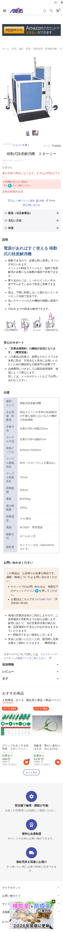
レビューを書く (21, 145)
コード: (47, 145)
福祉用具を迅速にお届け (31, 861)
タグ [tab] (5, 678)
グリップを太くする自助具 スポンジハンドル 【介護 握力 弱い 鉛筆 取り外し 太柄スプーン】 (15, 747)
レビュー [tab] (8, 671)
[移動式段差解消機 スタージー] (31, 90)
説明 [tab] (5, 239)
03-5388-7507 (43, 599)
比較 (41, 200)
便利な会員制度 (31, 833)
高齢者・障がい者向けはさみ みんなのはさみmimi (47, 747)
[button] (50, 200)
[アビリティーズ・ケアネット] (16, 10)
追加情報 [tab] (8, 664)
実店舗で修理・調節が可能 (31, 805)
